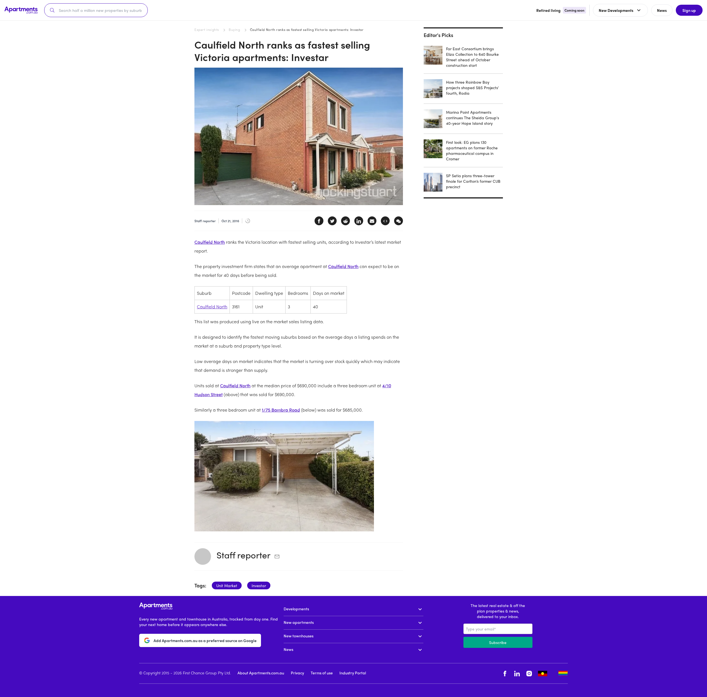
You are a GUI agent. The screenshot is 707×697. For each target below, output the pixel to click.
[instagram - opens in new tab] (529, 673)
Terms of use (322, 672)
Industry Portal (352, 672)
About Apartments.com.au (261, 672)
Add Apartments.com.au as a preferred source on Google (205, 640)
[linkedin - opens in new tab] (517, 673)
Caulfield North (209, 242)
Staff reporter (243, 554)
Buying (234, 29)
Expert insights (206, 29)
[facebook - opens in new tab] (505, 673)
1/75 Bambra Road (281, 410)
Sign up (689, 10)
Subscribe (497, 642)
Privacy (297, 672)
